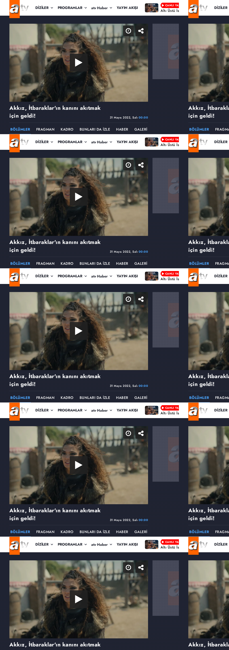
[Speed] (209, 7)
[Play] (114, 325)
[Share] (221, 7)
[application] (114, 325)
